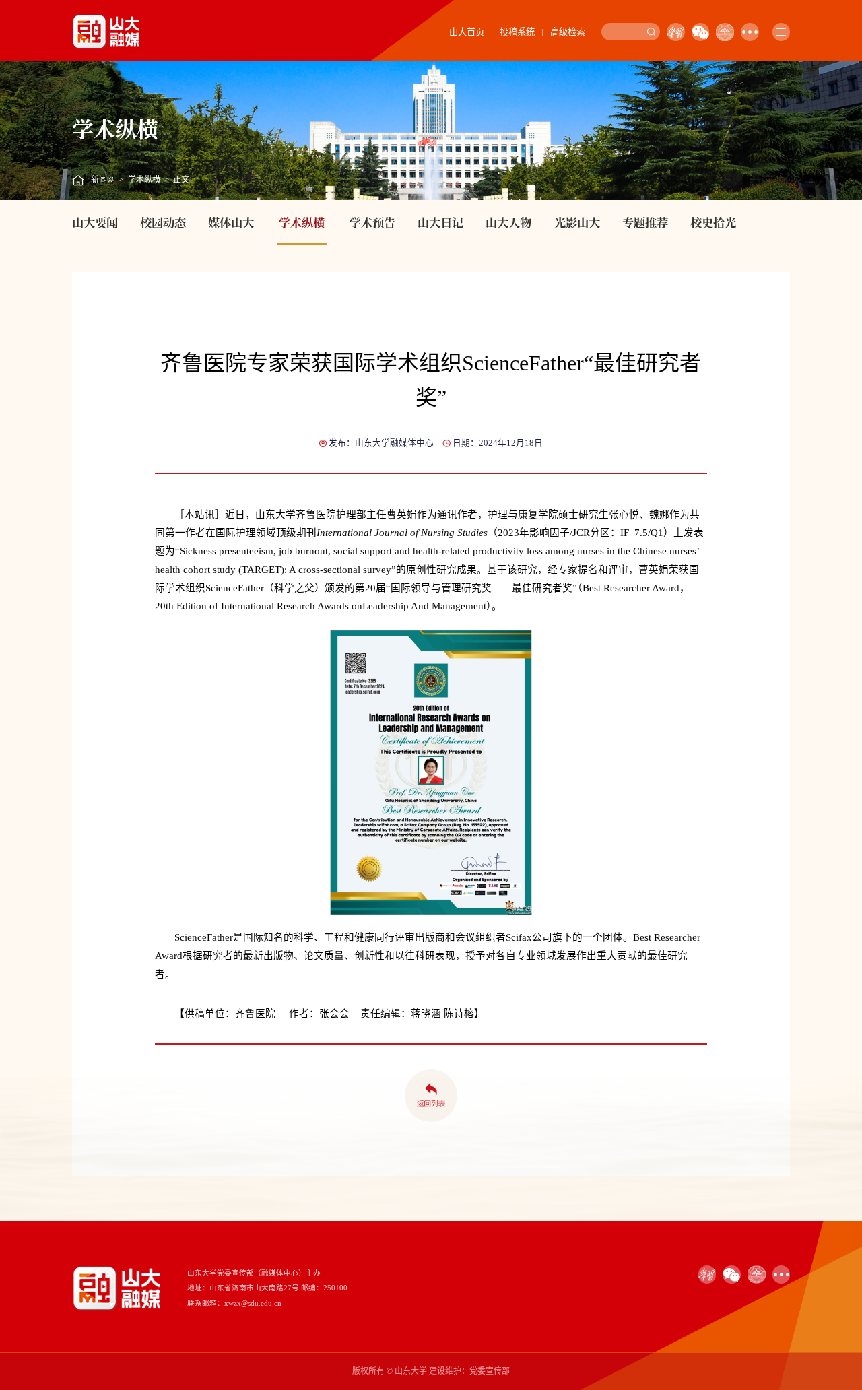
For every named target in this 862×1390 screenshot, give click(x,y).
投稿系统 (517, 32)
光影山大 (577, 221)
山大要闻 (95, 221)
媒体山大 (231, 221)
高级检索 (567, 32)
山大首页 (466, 32)
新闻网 (103, 180)
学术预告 (372, 221)
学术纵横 (144, 180)
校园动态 (163, 221)
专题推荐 (645, 221)
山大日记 (440, 221)
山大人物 (508, 221)
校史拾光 (713, 221)
